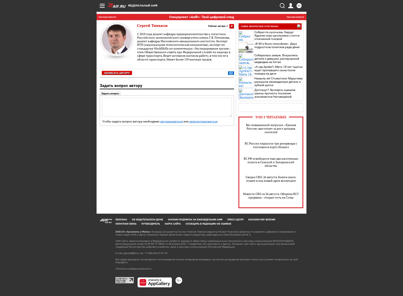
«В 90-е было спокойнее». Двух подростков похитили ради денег (277, 45)
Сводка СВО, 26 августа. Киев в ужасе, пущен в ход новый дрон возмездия (271, 178)
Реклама (121, 219)
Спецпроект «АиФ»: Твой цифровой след (201, 17)
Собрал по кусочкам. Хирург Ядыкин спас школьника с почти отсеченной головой (277, 35)
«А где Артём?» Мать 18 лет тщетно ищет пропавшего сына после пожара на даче (278, 70)
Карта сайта (173, 223)
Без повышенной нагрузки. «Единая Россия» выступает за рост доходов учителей (271, 128)
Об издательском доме (147, 219)
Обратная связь (125, 223)
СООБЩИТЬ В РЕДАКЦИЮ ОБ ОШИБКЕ (208, 223)
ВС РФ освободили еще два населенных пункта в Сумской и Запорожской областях (271, 162)
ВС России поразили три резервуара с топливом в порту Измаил (271, 145)
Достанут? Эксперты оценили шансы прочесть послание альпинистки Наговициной (274, 93)
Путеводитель (150, 223)
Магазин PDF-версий (261, 219)
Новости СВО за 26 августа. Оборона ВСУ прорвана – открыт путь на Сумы (271, 195)
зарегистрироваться (203, 121)
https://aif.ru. (121, 262)
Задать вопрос (110, 93)
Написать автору (117, 73)
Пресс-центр (235, 219)
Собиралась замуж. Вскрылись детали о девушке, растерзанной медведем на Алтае (276, 59)
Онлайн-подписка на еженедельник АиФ (195, 219)
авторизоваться (171, 121)
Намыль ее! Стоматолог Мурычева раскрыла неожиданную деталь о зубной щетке (278, 82)
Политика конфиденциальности (133, 268)
